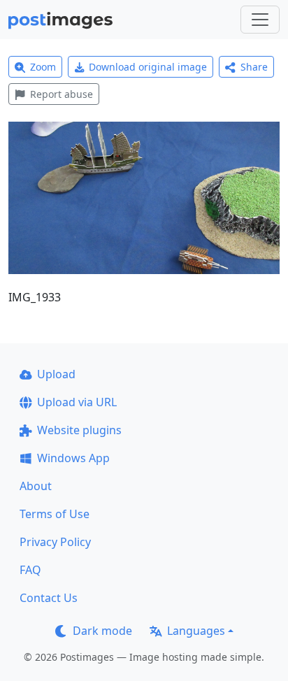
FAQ (30, 570)
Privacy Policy (55, 542)
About (36, 486)
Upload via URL (77, 402)
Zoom (43, 66)
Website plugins (79, 430)
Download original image (148, 66)
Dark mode (102, 630)
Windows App (73, 458)
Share (254, 66)
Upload (56, 374)
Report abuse (61, 94)
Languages (196, 630)
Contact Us (49, 597)
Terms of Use (54, 514)
